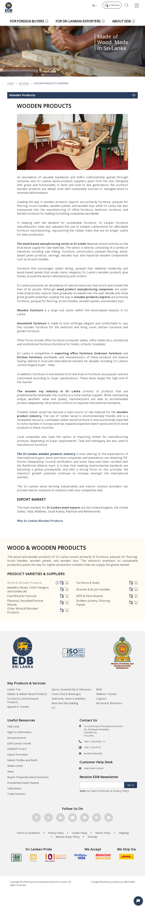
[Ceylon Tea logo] (16, 858)
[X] (48, 817)
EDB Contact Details (19, 743)
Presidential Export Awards (23, 782)
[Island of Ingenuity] (55, 858)
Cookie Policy (79, 833)
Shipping (124, 833)
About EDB (121, 21)
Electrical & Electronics (109, 703)
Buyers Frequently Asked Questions (28, 777)
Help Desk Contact (93, 768)
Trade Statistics (16, 794)
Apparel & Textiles (18, 706)
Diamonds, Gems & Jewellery (68, 698)
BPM (99, 689)
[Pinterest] (96, 817)
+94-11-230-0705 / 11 (94, 741)
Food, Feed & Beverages (66, 694)
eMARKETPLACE (17, 749)
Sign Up (130, 785)
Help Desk (13, 726)
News (10, 771)
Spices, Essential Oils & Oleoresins (71, 689)
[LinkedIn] (60, 817)
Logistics (101, 698)
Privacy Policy (56, 833)
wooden (24, 83)
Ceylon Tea (13, 689)
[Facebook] (36, 817)
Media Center (15, 765)
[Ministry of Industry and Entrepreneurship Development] (122, 652)
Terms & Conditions (28, 833)
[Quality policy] (72, 653)
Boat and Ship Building (65, 703)
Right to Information (19, 732)
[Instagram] (72, 817)
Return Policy (103, 833)
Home (10, 83)
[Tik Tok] (108, 817)
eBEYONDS (129, 881)
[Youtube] (84, 817)
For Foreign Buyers (27, 21)
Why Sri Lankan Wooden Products (40, 521)
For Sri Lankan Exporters (78, 21)
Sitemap (92, 836)
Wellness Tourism (106, 694)
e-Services (114, 5)
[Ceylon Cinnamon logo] (33, 858)
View (83, 791)
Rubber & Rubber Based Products (27, 694)
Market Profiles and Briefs (22, 760)
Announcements (16, 737)
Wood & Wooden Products (24, 583)
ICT (54, 707)
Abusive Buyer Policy (68, 836)
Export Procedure (17, 754)
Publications (14, 788)
